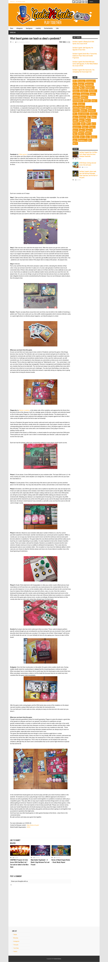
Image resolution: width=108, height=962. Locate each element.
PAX (88, 124)
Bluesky (15, 938)
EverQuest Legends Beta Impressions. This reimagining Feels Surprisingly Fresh (83, 71)
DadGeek (27, 42)
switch (87, 134)
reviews (88, 130)
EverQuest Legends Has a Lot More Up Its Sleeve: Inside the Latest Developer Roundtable (88, 154)
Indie (74, 117)
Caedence (75, 91)
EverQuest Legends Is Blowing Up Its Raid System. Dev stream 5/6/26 (83, 43)
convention (84, 94)
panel (82, 124)
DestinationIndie (48, 28)
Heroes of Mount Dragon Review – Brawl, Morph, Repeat (60, 861)
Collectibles (92, 91)
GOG (74, 114)
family (87, 107)
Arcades (75, 88)
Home (11, 28)
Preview (84, 127)
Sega (74, 134)
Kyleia (93, 117)
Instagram (79, 1)
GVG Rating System (20, 1)
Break (13, 32)
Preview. (91, 127)
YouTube (16, 948)
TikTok (83, 1)
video (74, 140)
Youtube (76, 1)
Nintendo (75, 124)
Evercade (80, 104)
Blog (17, 42)
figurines (83, 111)
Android (80, 84)
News (87, 120)
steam (80, 134)
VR (89, 140)
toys (87, 137)
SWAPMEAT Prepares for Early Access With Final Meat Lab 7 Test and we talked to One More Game (19, 863)
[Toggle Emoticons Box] (11, 885)
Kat (88, 117)
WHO (28, 827)
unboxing (93, 137)
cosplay (92, 94)
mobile (74, 120)
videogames (19, 28)
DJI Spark (86, 101)
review (81, 130)
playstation (76, 127)
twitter (73, 1)
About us (12, 1)
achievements (90, 81)
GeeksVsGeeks (57, 958)
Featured (75, 111)
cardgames (83, 91)
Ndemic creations (24, 410)
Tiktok (15, 934)
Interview (81, 117)
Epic (74, 104)
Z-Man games (23, 154)
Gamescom (91, 111)
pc (92, 124)
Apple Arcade (88, 84)
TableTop (75, 137)
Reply (12, 42)
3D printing (81, 81)
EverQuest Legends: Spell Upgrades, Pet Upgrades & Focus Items (83, 49)
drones (93, 101)
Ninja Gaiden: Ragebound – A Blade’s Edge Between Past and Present (40, 862)
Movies (81, 120)
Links (57, 28)
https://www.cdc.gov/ (33, 825)
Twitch (86, 1)
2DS (74, 81)
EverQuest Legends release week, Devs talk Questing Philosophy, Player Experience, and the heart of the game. (88, 174)
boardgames (29, 28)
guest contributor (82, 114)
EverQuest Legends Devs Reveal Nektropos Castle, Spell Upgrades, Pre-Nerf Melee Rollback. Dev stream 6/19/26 (85, 64)
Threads (15, 944)
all (73, 84)
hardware (92, 114)
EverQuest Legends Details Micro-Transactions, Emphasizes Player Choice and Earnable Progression (85, 56)
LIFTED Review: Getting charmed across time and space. (87, 164)
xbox (74, 143)
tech (81, 137)
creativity (38, 28)
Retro (74, 130)
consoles (75, 94)
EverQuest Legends (78, 107)
